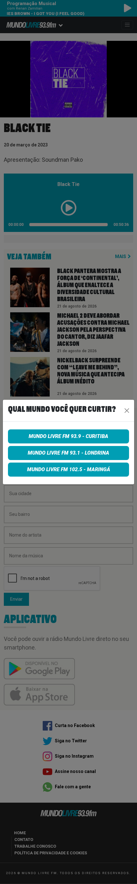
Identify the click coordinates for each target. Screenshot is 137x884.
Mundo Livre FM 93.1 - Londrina (68, 453)
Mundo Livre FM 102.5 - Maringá (68, 469)
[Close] (127, 410)
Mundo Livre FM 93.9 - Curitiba (68, 436)
